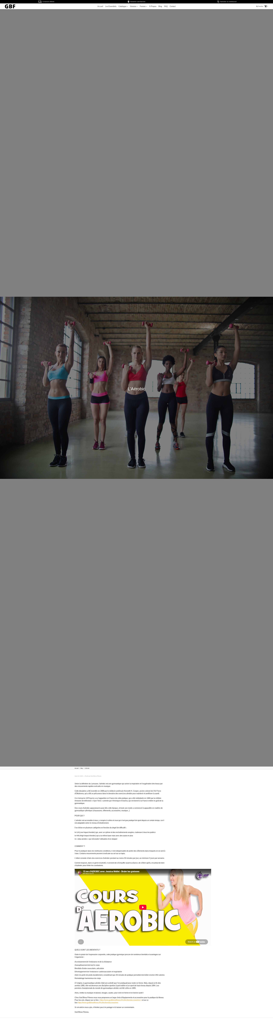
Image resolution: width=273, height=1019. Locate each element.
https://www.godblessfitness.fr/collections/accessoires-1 (121, 1000)
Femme (143, 6)
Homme (133, 6)
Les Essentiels (110, 6)
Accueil (100, 6)
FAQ (166, 6)
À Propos (152, 6)
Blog (160, 6)
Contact (173, 6)
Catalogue (122, 6)
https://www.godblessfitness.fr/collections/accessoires (98, 1003)
